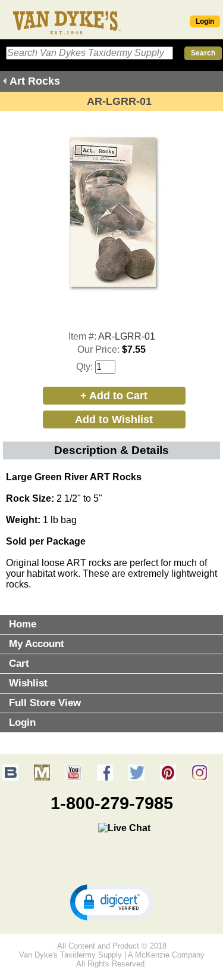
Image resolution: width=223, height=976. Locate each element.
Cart (19, 663)
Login (205, 21)
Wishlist (28, 683)
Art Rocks (35, 81)
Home (22, 624)
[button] (111, 901)
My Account (36, 643)
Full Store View (45, 702)
